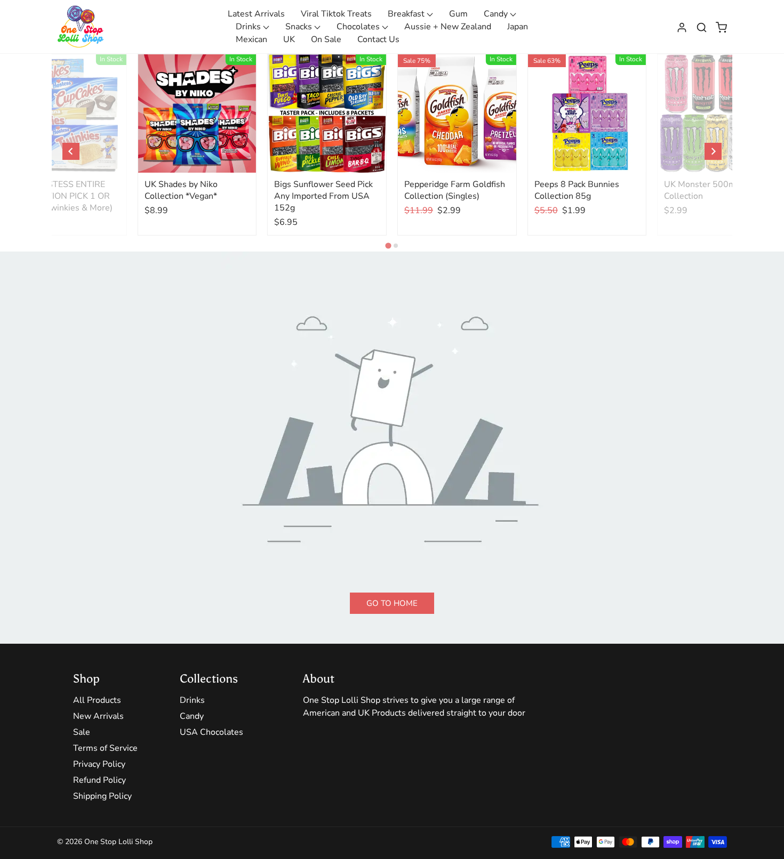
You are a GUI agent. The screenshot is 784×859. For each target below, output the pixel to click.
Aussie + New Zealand (447, 27)
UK (289, 39)
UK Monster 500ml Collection (701, 190)
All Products (97, 700)
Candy (497, 14)
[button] (701, 26)
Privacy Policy (99, 764)
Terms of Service (105, 748)
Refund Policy (99, 780)
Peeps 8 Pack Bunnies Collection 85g (576, 190)
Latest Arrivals (256, 14)
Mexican (251, 39)
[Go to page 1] (388, 245)
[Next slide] (713, 151)
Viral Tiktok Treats (336, 14)
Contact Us (378, 39)
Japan (517, 27)
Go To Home (392, 603)
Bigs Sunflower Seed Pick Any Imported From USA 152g (323, 196)
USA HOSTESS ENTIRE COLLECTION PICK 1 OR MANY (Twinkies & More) (63, 196)
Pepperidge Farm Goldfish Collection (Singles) (454, 190)
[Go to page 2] (396, 246)
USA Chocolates (211, 732)
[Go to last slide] (70, 151)
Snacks (299, 27)
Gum (458, 14)
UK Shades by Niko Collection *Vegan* (181, 190)
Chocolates (359, 27)
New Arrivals (98, 716)
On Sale (326, 39)
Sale (81, 732)
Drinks (249, 27)
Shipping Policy (102, 796)
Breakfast (407, 14)
